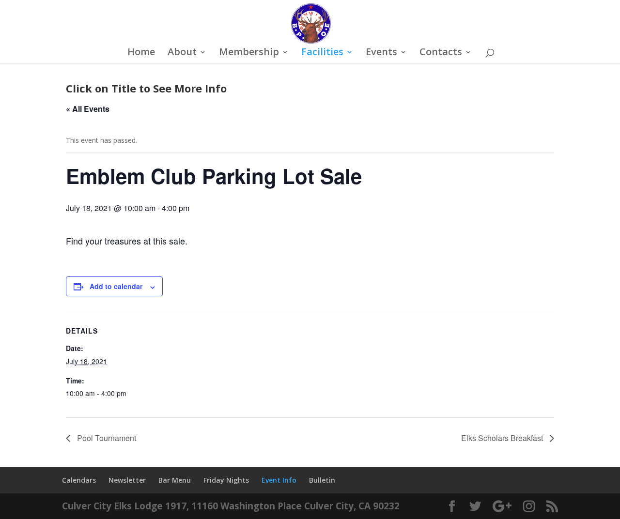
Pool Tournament (105, 437)
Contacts (440, 53)
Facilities (322, 53)
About (182, 53)
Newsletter (127, 480)
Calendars (79, 480)
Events (381, 53)
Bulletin (322, 480)
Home (141, 53)
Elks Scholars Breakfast (503, 437)
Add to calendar (116, 286)
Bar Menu (174, 480)
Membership (249, 53)
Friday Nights (226, 480)
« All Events (87, 108)
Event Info (279, 480)
